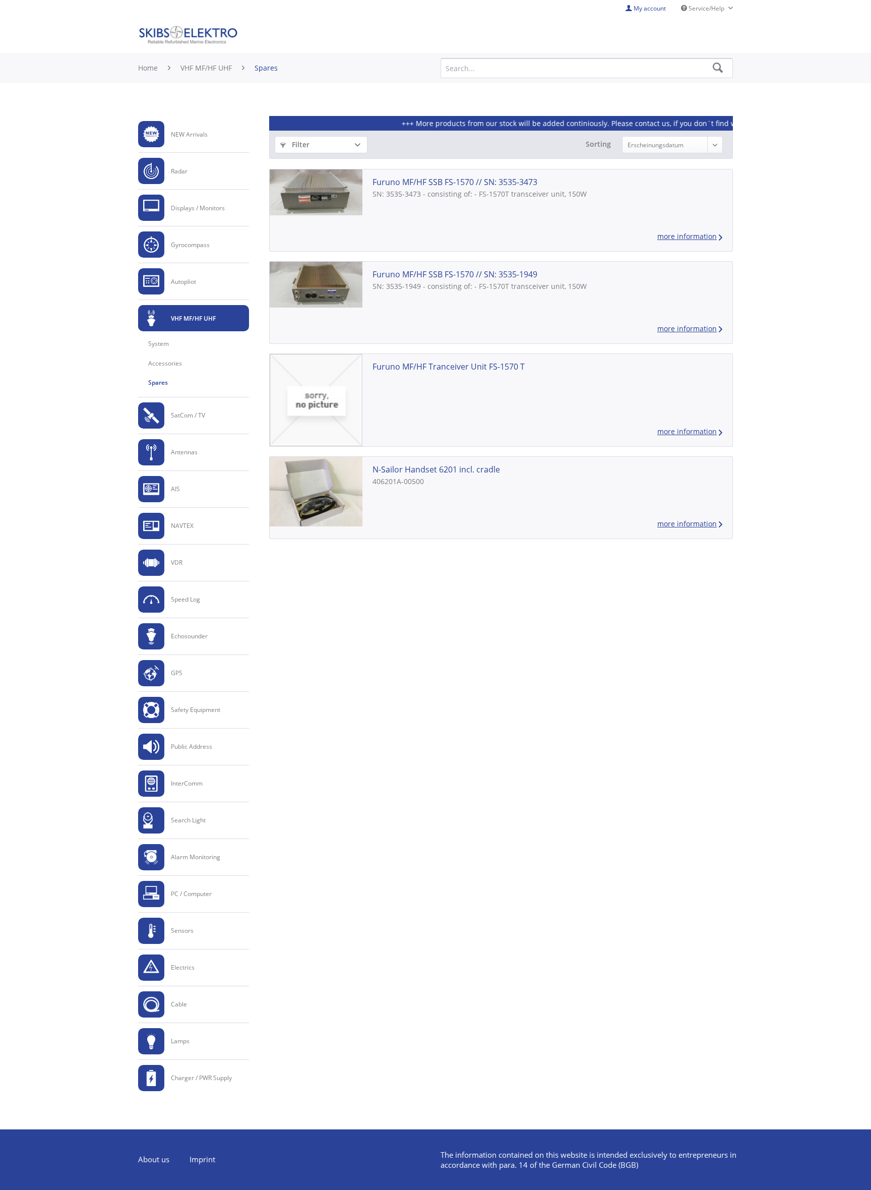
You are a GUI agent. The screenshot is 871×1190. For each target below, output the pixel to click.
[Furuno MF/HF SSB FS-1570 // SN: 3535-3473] (316, 192)
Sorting (598, 144)
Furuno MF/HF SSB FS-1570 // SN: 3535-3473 (454, 182)
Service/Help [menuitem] (706, 8)
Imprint (202, 1159)
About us (153, 1159)
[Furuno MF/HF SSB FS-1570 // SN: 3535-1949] (316, 284)
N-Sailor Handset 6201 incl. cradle (436, 469)
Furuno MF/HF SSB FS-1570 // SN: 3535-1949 (454, 274)
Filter (299, 144)
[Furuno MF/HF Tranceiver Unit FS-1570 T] (316, 400)
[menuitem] (193, 134)
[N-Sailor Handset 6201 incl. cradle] (316, 491)
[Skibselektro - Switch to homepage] (188, 35)
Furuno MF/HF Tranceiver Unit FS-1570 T (448, 367)
